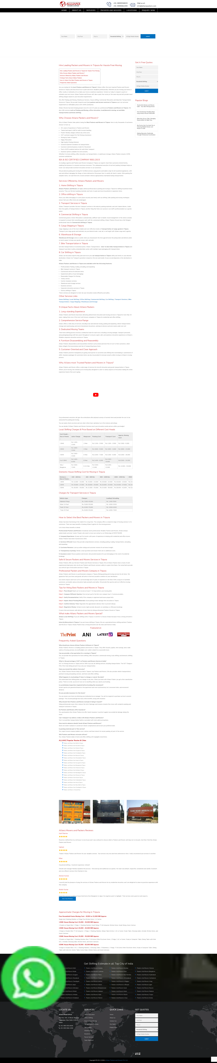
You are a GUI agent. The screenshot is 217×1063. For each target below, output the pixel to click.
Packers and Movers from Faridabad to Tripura (74, 753)
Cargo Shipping (75, 302)
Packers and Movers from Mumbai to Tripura (74, 745)
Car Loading (87, 1027)
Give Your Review (67, 899)
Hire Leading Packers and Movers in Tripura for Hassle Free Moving (80, 71)
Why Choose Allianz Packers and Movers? (72, 73)
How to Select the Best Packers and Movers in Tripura (76, 80)
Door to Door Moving (90, 1021)
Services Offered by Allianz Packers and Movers (74, 75)
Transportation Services (91, 1024)
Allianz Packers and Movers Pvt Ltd (116, 1060)
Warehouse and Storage (89, 302)
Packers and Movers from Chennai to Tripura (74, 767)
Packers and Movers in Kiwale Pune (72, 790)
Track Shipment (88, 1040)
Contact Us (67, 14)
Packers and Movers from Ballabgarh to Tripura (75, 772)
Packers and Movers (111, 10)
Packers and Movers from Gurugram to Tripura (74, 762)
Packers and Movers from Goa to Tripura (73, 782)
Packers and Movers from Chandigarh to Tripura (75, 787)
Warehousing (88, 1031)
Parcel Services (89, 1037)
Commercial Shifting (98, 299)
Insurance (87, 1034)
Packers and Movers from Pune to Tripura (73, 777)
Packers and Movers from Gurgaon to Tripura (74, 750)
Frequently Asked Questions (68, 83)
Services (90, 10)
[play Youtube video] (96, 394)
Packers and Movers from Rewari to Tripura (74, 755)
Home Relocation (89, 1014)
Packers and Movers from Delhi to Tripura (73, 743)
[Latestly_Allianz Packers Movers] (105, 634)
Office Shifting (85, 299)
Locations (132, 10)
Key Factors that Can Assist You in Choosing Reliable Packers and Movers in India (146, 127)
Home (64, 10)
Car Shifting (110, 299)
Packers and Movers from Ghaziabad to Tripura (75, 758)
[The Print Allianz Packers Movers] (68, 634)
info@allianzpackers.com (146, 6)
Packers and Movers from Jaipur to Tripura (73, 760)
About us (76, 10)
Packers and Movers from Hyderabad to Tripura (75, 780)
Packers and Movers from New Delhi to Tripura (74, 785)
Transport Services (121, 299)
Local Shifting (74, 299)
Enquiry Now (148, 10)
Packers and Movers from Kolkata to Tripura (74, 770)
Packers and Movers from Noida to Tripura (73, 748)
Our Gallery (113, 1024)
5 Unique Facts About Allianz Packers (71, 78)
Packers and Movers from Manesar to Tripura (74, 775)
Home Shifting (63, 299)
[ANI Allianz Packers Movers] (86, 634)
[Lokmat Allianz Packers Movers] (123, 634)
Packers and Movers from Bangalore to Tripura (74, 765)
